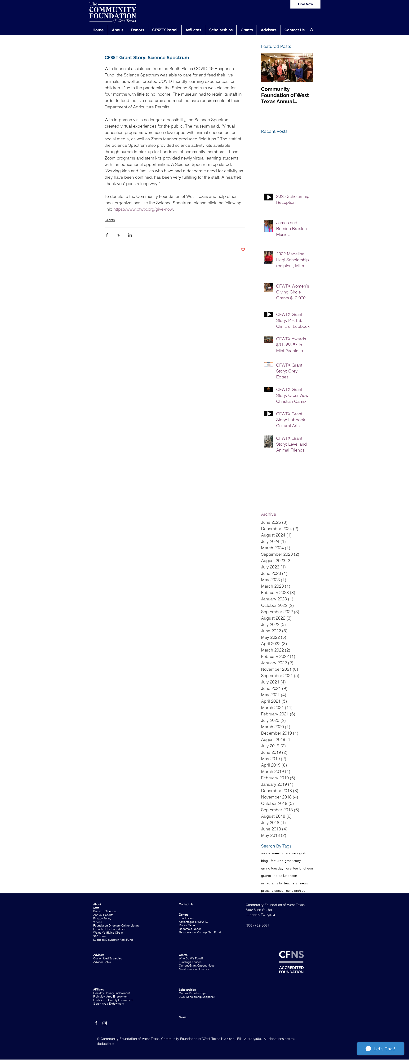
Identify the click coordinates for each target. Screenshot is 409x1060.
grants (266, 876)
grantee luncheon (299, 868)
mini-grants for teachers (279, 883)
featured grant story (286, 861)
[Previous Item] (269, 67)
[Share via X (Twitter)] (118, 235)
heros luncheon (285, 876)
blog (264, 861)
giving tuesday (272, 868)
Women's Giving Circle (108, 932)
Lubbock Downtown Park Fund (113, 939)
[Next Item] (305, 67)
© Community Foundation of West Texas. (129, 1039)
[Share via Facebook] (107, 235)
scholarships (295, 890)
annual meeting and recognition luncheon (287, 853)
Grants (110, 220)
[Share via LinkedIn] (130, 235)
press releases (272, 890)
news (304, 883)
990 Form (99, 936)
